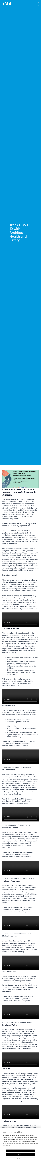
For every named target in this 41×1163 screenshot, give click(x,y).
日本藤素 (14, 508)
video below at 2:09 (18, 852)
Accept (20, 1151)
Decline (20, 1155)
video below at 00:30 (19, 741)
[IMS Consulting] (7, 4)
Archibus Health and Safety (15, 510)
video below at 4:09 (18, 996)
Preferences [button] (6, 1145)
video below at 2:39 (18, 907)
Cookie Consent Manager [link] (9, 1132)
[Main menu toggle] (37, 4)
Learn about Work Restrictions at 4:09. (18, 1023)
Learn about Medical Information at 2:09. (19, 879)
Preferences (20, 1159)
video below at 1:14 (18, 799)
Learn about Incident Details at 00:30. (18, 768)
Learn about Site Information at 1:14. (17, 825)
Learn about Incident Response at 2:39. (18, 934)
